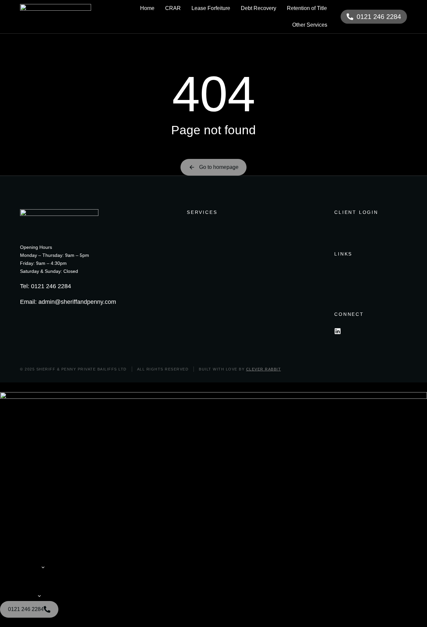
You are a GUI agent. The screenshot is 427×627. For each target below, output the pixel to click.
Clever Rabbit (263, 369)
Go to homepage (219, 167)
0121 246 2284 (379, 16)
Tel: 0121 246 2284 (45, 286)
